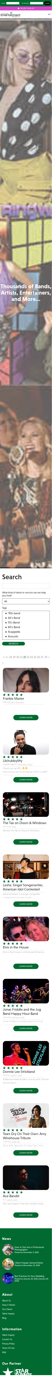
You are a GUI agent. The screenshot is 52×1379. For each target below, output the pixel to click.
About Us (6, 1300)
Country (13, 1075)
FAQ (4, 1352)
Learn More (26, 717)
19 (14, 657)
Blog (4, 1318)
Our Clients (7, 1309)
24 (31, 657)
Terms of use (8, 1348)
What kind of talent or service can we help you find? (24, 594)
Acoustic (11, 702)
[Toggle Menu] (49, 14)
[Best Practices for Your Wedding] (8, 1278)
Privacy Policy (8, 1343)
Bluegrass (15, 1017)
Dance (29, 764)
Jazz (18, 1142)
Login (3, 3)
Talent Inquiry (8, 1313)
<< (4, 657)
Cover (19, 1075)
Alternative (19, 702)
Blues (22, 1017)
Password (25, 3)
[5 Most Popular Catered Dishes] (8, 1263)
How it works (8, 1305)
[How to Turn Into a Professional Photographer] (8, 1249)
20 (17, 657)
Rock (14, 826)
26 (38, 657)
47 (46, 657)
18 (10, 657)
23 (28, 657)
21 (21, 657)
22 (24, 657)
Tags (4, 607)
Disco (15, 1200)
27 (42, 657)
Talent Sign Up (27, 8)
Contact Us (7, 1339)
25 (35, 657)
